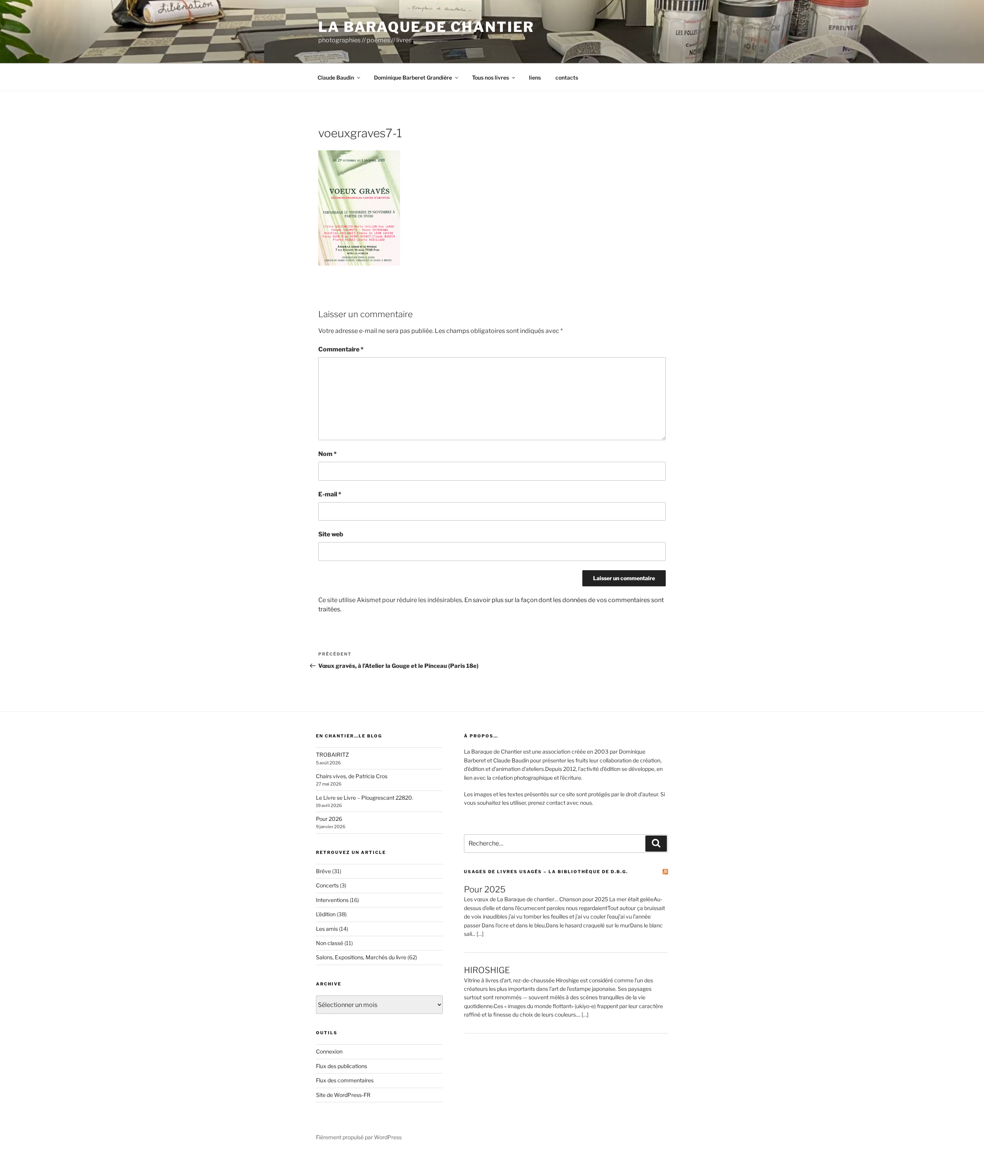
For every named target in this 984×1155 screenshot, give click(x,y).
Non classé (329, 943)
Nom (327, 454)
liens (535, 77)
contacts (566, 77)
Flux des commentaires (345, 1080)
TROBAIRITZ (332, 754)
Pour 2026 (329, 818)
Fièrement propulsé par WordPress (359, 1137)
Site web (330, 534)
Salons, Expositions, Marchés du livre (361, 957)
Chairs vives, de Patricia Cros (351, 776)
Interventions (332, 900)
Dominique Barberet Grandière (413, 77)
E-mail (329, 494)
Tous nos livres (490, 77)
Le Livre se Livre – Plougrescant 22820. (364, 797)
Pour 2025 (484, 889)
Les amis (327, 928)
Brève (323, 871)
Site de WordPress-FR (343, 1095)
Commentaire (341, 349)
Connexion (329, 1051)
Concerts (327, 885)
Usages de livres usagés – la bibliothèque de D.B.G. (546, 871)
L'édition (326, 914)
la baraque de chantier (426, 26)
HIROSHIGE (487, 970)
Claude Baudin (335, 77)
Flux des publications (341, 1066)
